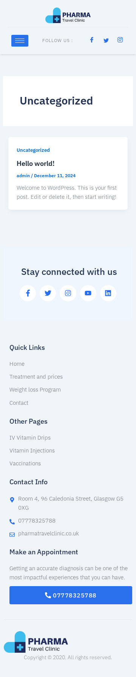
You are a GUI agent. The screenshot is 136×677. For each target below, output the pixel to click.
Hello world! (36, 163)
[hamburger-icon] (19, 41)
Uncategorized (33, 150)
